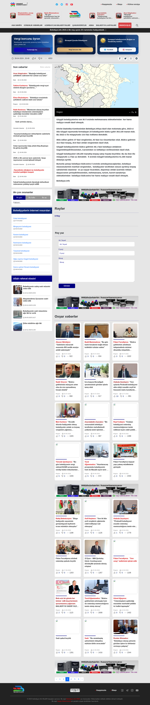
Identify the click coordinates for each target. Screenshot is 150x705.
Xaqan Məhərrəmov (64, 701)
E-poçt (61, 249)
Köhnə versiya (134, 4)
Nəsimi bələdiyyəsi (21, 235)
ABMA (91, 25)
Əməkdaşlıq (125, 25)
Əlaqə (119, 4)
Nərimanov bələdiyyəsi (22, 243)
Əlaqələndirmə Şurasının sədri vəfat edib (35, 300)
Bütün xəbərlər (45, 67)
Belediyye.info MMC (73, 699)
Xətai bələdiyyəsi (20, 218)
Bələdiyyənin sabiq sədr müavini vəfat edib (36, 287)
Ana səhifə (17, 25)
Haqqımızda (107, 4)
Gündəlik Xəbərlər (33, 25)
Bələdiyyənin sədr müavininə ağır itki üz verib (35, 312)
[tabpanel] (96, 194)
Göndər (67, 286)
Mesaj (61, 258)
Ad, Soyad (62, 240)
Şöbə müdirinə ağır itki (32, 323)
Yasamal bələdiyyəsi (21, 251)
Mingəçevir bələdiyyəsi (22, 226)
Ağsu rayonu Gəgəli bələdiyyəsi (25, 259)
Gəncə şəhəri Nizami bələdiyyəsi (26, 267)
